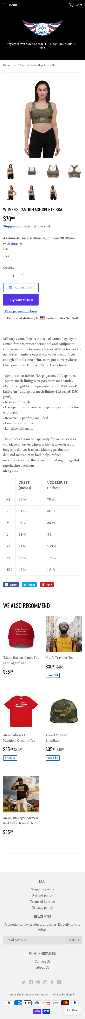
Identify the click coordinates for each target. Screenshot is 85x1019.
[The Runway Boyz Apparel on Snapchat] (52, 983)
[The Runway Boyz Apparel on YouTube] (59, 983)
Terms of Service (42, 902)
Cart (78, 5)
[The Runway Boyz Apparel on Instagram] (45, 983)
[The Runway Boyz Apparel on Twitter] (24, 983)
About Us (42, 967)
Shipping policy (42, 889)
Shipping (10, 226)
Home (6, 65)
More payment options (20, 311)
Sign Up (74, 940)
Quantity (8, 267)
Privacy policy (42, 908)
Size (5, 248)
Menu (12, 5)
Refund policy (42, 895)
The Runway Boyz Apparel (32, 994)
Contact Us (42, 961)
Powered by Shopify (63, 994)
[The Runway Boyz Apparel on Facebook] (31, 983)
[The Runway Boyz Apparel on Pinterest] (38, 983)
